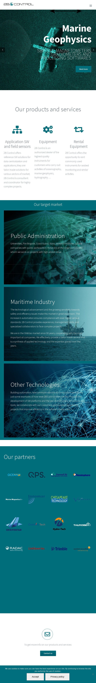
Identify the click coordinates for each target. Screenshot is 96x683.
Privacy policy (57, 676)
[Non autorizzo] (93, 674)
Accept (35, 676)
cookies (57, 671)
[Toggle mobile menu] (91, 5)
